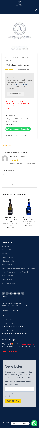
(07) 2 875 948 (13, 310)
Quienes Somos (7, 264)
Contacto (4, 287)
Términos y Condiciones (9, 283)
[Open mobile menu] (3, 10)
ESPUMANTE (10, 225)
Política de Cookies (8, 279)
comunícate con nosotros (21, 84)
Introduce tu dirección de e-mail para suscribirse (18, 383)
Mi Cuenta (5, 253)
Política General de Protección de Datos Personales (18, 268)
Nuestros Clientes (7, 257)
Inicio (7, 58)
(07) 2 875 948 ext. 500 (9, 319)
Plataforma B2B (7, 250)
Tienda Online (6, 246)
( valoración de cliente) (22, 69)
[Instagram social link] (16, 135)
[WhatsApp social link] (25, 135)
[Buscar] (36, 10)
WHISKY (8, 60)
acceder (8, 175)
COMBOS (8, 121)
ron (13, 124)
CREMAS (28, 223)
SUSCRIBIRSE (13, 401)
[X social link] (14, 135)
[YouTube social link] (19, 135)
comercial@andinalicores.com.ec (12, 326)
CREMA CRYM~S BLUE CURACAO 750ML (28, 218)
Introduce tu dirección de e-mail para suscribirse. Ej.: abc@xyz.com (19, 395)
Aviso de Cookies (7, 275)
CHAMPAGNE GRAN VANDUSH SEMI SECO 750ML (10, 219)
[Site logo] (19, 3)
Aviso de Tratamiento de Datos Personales (15, 272)
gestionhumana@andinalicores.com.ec (14, 333)
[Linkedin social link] (22, 135)
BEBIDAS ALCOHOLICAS (18, 58)
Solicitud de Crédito (8, 261)
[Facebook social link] (11, 135)
